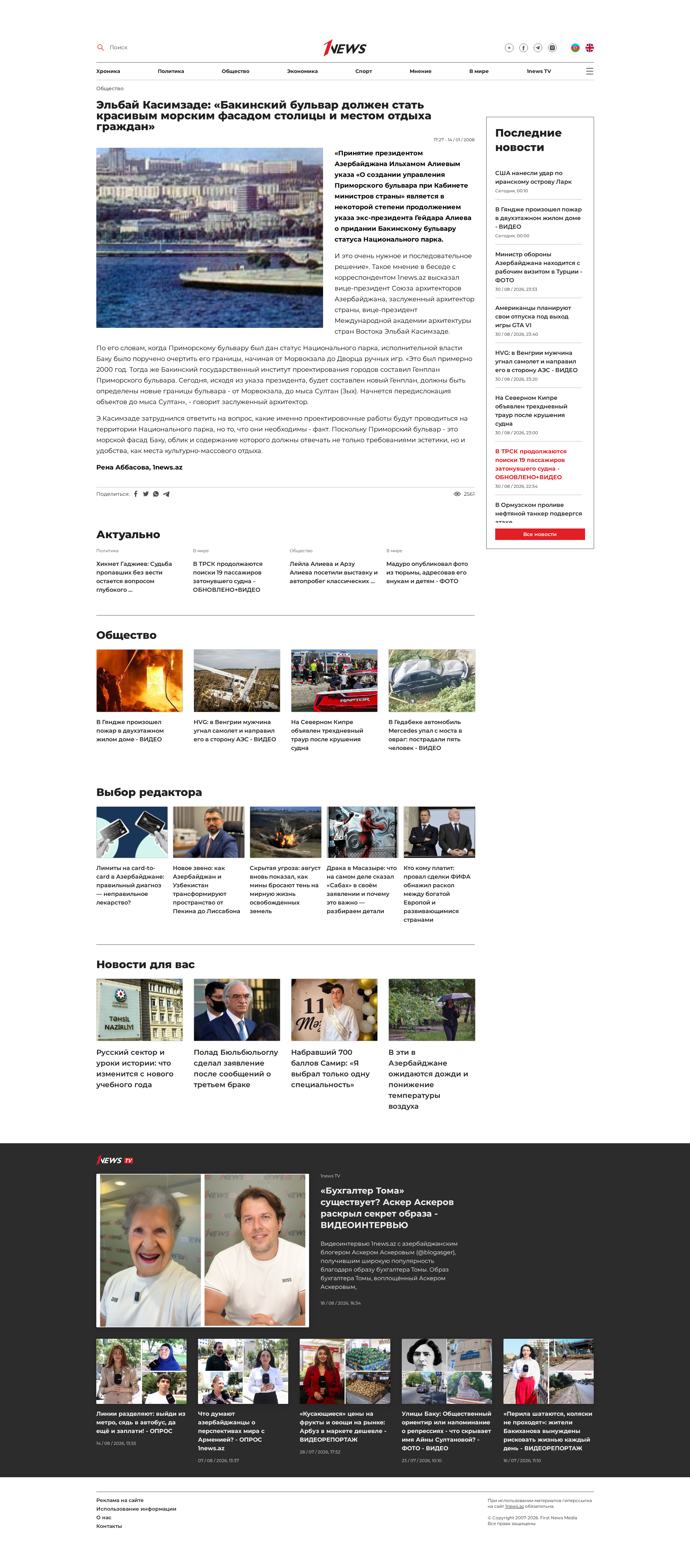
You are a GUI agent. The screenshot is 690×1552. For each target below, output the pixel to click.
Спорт (363, 71)
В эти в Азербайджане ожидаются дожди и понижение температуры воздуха (428, 1079)
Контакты (109, 1526)
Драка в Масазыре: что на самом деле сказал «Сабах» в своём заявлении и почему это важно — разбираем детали (362, 890)
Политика (171, 71)
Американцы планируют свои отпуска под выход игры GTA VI (533, 317)
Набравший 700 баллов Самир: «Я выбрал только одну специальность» (330, 1068)
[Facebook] (135, 494)
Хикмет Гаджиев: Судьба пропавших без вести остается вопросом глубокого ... (134, 576)
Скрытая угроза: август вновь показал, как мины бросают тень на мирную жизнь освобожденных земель (285, 890)
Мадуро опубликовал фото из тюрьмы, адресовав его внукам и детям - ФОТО (427, 572)
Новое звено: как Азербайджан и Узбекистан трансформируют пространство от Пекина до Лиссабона (206, 890)
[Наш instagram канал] (552, 48)
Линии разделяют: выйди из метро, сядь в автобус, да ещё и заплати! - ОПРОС (140, 1422)
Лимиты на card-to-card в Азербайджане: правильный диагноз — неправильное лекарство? (130, 885)
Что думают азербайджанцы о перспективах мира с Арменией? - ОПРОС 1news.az (231, 1431)
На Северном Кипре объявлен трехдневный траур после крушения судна (327, 735)
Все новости (540, 534)
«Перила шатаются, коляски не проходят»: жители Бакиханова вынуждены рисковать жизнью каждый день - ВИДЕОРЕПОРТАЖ (547, 1431)
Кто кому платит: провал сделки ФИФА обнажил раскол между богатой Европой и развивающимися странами (437, 894)
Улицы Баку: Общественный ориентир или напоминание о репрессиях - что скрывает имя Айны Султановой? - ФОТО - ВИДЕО (446, 1431)
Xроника (108, 71)
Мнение (421, 71)
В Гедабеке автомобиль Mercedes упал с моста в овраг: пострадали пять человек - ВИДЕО (425, 735)
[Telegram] (166, 494)
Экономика (302, 71)
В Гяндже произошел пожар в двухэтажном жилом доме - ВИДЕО (130, 731)
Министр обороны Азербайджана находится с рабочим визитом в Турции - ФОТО (538, 267)
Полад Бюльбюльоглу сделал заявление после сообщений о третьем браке (236, 1068)
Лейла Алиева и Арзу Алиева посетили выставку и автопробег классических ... (334, 572)
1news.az (514, 1506)
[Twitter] (146, 494)
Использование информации (136, 1508)
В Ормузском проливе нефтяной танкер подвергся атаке (538, 514)
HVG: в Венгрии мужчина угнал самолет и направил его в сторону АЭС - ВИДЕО (235, 731)
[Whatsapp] (156, 494)
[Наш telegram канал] (538, 48)
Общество (235, 71)
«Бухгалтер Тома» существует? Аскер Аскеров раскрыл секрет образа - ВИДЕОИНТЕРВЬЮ (387, 1207)
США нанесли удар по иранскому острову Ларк (533, 177)
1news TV (539, 71)
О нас (103, 1517)
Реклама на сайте (120, 1500)
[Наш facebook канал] (523, 48)
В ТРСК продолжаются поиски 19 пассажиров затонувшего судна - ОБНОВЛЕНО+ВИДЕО (228, 576)
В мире (479, 71)
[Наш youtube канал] (509, 48)
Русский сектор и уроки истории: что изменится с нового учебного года (135, 1068)
